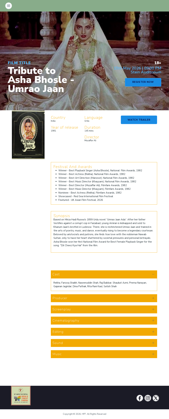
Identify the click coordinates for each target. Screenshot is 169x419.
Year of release (64, 127)
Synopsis (61, 215)
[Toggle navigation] (8, 5)
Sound (57, 343)
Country (58, 117)
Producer (59, 298)
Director (91, 137)
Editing (58, 331)
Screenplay (61, 309)
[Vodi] (21, 398)
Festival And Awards (72, 166)
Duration (92, 127)
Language (93, 117)
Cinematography (65, 320)
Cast (56, 274)
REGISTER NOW (143, 82)
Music (57, 354)
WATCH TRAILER (139, 119)
